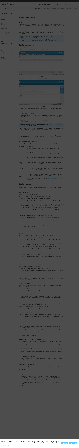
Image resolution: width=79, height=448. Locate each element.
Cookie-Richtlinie (7, 445)
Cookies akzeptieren (73, 443)
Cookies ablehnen (64, 443)
